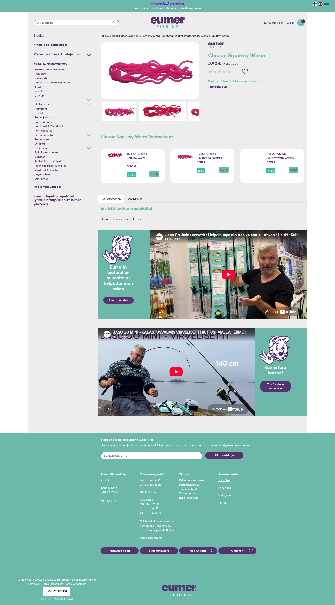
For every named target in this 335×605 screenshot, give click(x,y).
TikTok (222, 502)
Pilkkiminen (41, 148)
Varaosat (41, 156)
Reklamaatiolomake (191, 480)
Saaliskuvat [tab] (134, 198)
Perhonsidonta (44, 134)
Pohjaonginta (43, 139)
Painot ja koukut (44, 117)
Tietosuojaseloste (75, 583)
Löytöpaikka (42, 174)
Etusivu (105, 35)
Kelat (38, 87)
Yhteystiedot (187, 493)
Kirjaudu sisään (274, 22)
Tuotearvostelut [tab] (111, 198)
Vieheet (39, 95)
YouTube (224, 480)
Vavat (38, 91)
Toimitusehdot (188, 488)
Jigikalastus (42, 104)
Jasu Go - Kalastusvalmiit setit (53, 82)
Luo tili (290, 22)
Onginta (40, 143)
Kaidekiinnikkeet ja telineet (51, 165)
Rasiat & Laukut (44, 121)
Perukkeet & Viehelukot (49, 126)
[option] (150, 70)
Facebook (224, 487)
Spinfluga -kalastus (47, 152)
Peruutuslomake (189, 484)
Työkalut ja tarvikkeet (48, 161)
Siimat (39, 100)
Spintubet (41, 108)
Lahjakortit (41, 178)
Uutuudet (40, 73)
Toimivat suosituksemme (50, 69)
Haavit (39, 113)
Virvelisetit (41, 78)
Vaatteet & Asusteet (47, 169)
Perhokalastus (43, 130)
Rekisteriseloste (189, 497)
